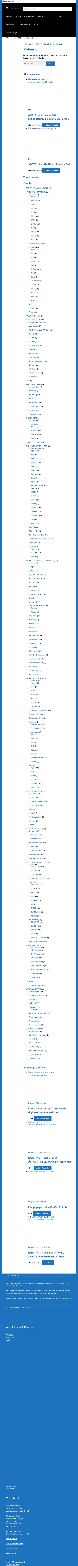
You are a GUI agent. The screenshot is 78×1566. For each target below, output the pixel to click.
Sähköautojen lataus (36, 361)
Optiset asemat (34, 639)
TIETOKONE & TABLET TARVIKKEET (40, 560)
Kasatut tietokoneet (38, 757)
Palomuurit (32, 1007)
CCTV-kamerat (36, 954)
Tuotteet (18, 17)
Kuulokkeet (33, 602)
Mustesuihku (33, 920)
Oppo (33, 466)
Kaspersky (35, 434)
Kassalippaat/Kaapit (36, 805)
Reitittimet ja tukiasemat (37, 1013)
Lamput (31, 349)
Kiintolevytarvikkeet (36, 594)
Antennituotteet (34, 991)
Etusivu (9, 17)
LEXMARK (35, 900)
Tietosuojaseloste (12, 1564)
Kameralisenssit (37, 962)
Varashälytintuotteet (36, 985)
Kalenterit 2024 (34, 797)
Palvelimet (32, 722)
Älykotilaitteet (33, 326)
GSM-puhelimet (34, 531)
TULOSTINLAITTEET (34, 828)
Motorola (34, 462)
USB (33, 235)
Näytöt (31, 398)
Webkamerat (33, 674)
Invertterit (32, 1039)
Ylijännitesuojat (34, 1058)
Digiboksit (32, 334)
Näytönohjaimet (34, 635)
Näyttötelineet (33, 402)
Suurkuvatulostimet (35, 850)
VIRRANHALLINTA (33, 1029)
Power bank (33, 1043)
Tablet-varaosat (34, 651)
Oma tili (35, 24)
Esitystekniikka (34, 387)
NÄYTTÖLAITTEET (33, 384)
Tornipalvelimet (36, 728)
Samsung (34, 474)
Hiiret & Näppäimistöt (36, 578)
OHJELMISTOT (31, 418)
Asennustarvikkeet (35, 243)
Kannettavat (33, 680)
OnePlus (34, 511)
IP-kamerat (35, 958)
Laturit (33, 503)
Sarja (33, 277)
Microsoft (32, 420)
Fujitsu (33, 694)
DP (32, 208)
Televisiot (32, 369)
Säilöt (31, 981)
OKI (32, 904)
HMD (33, 454)
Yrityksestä (10, 24)
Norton (33, 438)
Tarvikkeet (32, 365)
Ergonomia (32, 793)
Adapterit (32, 194)
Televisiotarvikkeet (35, 373)
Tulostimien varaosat (36, 858)
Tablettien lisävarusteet (37, 655)
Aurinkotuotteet (34, 1031)
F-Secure (34, 430)
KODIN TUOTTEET (33, 320)
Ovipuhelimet (33, 977)
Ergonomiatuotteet (35, 574)
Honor (33, 458)
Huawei (34, 500)
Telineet (31, 825)
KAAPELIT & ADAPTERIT (35, 192)
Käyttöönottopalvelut (36, 718)
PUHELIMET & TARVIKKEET (36, 446)
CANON (34, 888)
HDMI (33, 216)
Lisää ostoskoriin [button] (51, 125)
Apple (33, 450)
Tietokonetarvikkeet (36, 662)
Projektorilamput (34, 406)
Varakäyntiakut (34, 1054)
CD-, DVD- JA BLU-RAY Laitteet (40, 330)
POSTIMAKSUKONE (38, 938)
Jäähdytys (32, 586)
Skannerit (32, 846)
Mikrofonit (32, 620)
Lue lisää (47, 1263)
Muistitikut (32, 631)
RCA (30, 304)
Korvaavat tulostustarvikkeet (39, 878)
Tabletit (31, 765)
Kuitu (33, 265)
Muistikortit (32, 624)
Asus (33, 687)
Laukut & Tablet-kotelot (37, 606)
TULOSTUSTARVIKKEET (35, 862)
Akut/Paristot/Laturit (36, 322)
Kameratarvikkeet (37, 965)
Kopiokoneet (33, 831)
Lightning (34, 224)
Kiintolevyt (32, 590)
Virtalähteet (33, 670)
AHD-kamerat (36, 950)
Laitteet (31, 809)
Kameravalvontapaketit (39, 969)
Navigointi (32, 353)
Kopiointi (32, 864)
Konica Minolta (36, 867)
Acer (33, 734)
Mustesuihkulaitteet (35, 842)
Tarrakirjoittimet (34, 854)
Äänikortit (32, 563)
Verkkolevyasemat (35, 1025)
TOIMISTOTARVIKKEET (34, 791)
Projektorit (32, 410)
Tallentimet (35, 973)
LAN (32, 220)
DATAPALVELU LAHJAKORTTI (37, 188)
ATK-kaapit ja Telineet (36, 995)
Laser (31, 882)
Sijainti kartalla (11, 1539)
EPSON (34, 892)
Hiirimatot (32, 582)
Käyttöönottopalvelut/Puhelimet (40, 539)
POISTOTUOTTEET (33, 442)
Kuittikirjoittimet (34, 835)
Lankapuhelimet (34, 542)
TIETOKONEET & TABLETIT (36, 678)
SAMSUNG (35, 912)
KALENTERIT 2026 (33, 316)
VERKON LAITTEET (33, 989)
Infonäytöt (32, 391)
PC (30, 300)
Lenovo (34, 702)
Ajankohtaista (29, 17)
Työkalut (32, 308)
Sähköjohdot (33, 1046)
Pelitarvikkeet (33, 643)
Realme (34, 470)
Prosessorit (33, 647)
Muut (33, 228)
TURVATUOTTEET (33, 945)
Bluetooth (34, 200)
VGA (33, 239)
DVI (32, 212)
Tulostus (34, 284)
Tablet (33, 612)
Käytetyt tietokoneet (36, 714)
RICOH (33, 870)
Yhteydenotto (25, 24)
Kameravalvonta (34, 948)
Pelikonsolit (33, 357)
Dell (32, 691)
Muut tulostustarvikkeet (37, 941)
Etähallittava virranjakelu (37, 1035)
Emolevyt (32, 571)
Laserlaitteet (33, 839)
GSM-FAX (32, 527)
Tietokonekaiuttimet (36, 659)
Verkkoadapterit (34, 1017)
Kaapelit (32, 247)
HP (32, 698)
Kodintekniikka (34, 345)
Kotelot (31, 598)
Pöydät (31, 813)
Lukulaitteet (33, 616)
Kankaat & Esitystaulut (37, 801)
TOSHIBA (34, 874)
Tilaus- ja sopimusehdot (14, 1543)
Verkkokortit (33, 1021)
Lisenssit (34, 1009)
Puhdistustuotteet (35, 817)
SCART (34, 231)
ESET (33, 426)
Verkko (31, 312)
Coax (33, 204)
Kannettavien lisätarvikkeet (38, 710)
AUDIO (33, 196)
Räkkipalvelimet (37, 724)
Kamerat (32, 341)
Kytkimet (32, 999)
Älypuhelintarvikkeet (36, 486)
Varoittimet (32, 377)
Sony (33, 478)
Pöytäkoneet (33, 732)
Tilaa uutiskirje (11, 32)
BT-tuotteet (35, 553)
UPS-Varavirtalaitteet (36, 1050)
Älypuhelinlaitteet (35, 448)
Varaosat (32, 546)
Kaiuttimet (32, 338)
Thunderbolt (35, 281)
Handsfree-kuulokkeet (36, 535)
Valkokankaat (33, 414)
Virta (33, 296)
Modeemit (32, 1003)
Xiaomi (33, 482)
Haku (50, 64)
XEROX (34, 916)
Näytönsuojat (33, 394)
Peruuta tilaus (11, 1553)
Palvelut (40, 17)
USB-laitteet (33, 666)
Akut (30, 567)
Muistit (31, 627)
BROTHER (35, 884)
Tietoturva (32, 424)
